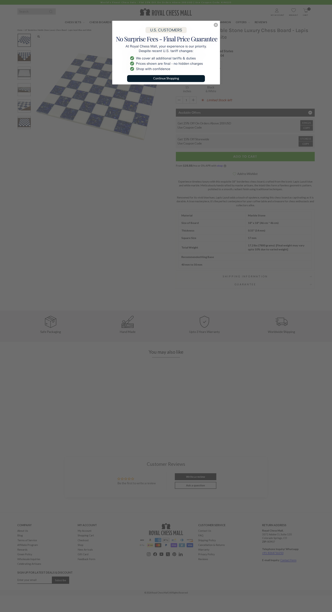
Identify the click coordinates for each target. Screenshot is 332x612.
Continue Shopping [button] (166, 78)
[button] (216, 25)
